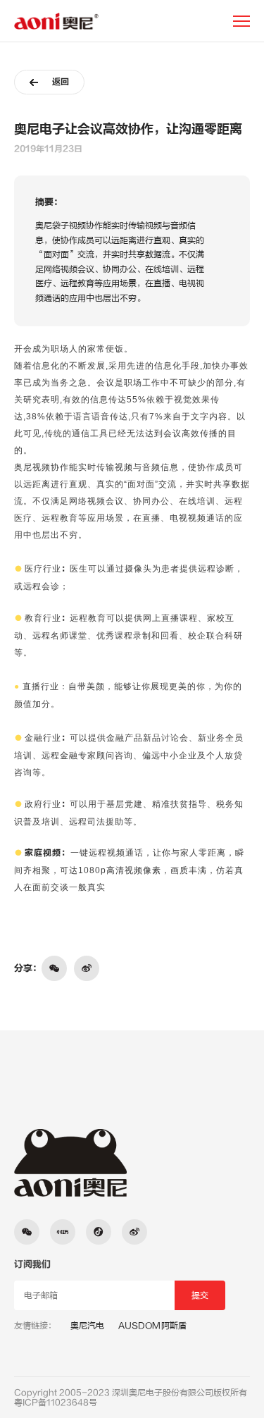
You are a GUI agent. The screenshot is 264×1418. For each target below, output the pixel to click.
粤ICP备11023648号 (55, 1402)
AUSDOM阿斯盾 (152, 1326)
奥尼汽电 (87, 1326)
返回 (60, 82)
